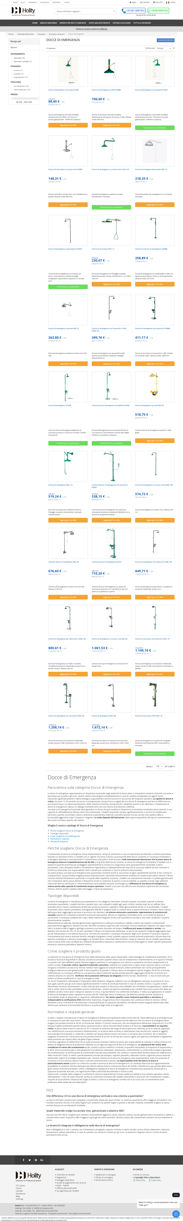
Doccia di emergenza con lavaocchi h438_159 (153, 562)
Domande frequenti (59, 841)
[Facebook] (23, 1160)
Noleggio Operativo (65, 1180)
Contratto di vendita (66, 1174)
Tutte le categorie (142, 23)
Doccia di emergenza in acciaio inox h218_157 (110, 169)
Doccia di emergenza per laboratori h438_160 (67, 639)
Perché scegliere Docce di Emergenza (67, 830)
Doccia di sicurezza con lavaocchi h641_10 (152, 639)
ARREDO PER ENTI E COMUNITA (73, 23)
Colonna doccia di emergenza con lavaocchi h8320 (110, 486)
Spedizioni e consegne (106, 1174)
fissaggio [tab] (16, 66)
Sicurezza (41, 34)
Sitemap (19, 1199)
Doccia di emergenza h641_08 (104, 716)
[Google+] (42, 1160)
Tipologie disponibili (59, 833)
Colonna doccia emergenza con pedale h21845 (111, 405)
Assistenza (20, 1193)
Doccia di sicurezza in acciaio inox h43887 (65, 169)
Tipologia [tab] (16, 82)
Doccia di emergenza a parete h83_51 (63, 328)
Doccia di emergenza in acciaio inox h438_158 (154, 485)
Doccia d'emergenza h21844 (59, 405)
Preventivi (57, 2)
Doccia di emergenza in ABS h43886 (106, 90)
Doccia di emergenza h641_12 (60, 485)
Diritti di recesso (141, 1174)
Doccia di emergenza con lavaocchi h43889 (152, 328)
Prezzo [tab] (14, 94)
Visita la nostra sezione (91, 29)
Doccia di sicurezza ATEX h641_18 (148, 716)
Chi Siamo (20, 1185)
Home (15, 2)
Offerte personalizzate (67, 1188)
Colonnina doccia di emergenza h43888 (151, 249)
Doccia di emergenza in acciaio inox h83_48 (109, 639)
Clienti (66, 2)
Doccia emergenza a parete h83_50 (149, 405)
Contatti (19, 1191)
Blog (23, 2)
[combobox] (86, 11)
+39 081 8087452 (135, 10)
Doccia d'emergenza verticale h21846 (63, 90)
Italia (172, 2)
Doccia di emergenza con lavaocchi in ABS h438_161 (109, 329)
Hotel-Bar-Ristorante (25, 34)
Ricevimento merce (104, 1180)
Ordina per (150, 48)
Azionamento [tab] (18, 54)
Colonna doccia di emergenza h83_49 (63, 562)
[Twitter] (29, 1160)
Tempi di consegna (104, 1177)
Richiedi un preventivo (155, 127)
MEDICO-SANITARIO (48, 23)
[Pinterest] (36, 1160)
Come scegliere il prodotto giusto (65, 836)
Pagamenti (33, 2)
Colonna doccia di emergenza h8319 (106, 562)
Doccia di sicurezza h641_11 (103, 249)
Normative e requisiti (59, 839)
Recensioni (44, 2)
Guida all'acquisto (165, 40)
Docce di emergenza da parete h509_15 (151, 169)
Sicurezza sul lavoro (57, 34)
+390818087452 (159, 10)
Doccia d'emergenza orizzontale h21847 (151, 90)
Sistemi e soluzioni (122, 23)
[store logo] (23, 11)
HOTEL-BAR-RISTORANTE (99, 23)
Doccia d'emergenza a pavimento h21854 (65, 249)
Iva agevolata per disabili (68, 1190)
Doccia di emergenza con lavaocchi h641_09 (66, 716)
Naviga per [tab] (15, 41)
